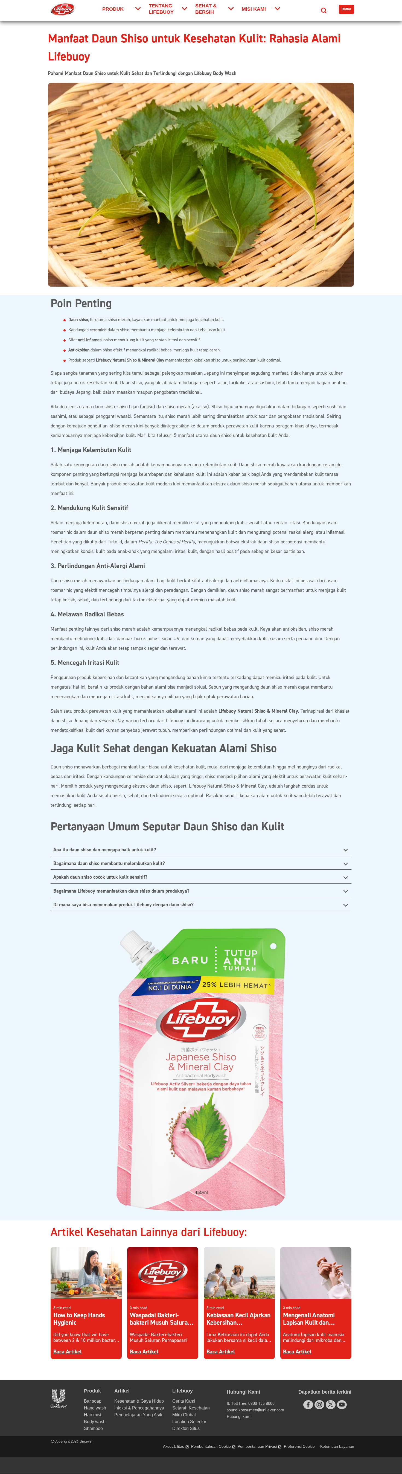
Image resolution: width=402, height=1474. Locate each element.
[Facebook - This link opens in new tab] (308, 1404)
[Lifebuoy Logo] (63, 9)
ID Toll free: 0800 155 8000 (251, 1403)
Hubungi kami (239, 1416)
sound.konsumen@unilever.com (255, 1410)
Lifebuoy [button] (182, 1391)
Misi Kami (254, 9)
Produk (113, 9)
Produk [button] (92, 1391)
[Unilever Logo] (59, 1406)
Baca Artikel (67, 1351)
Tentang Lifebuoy (161, 9)
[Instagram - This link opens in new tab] (319, 1404)
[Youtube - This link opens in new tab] (342, 1404)
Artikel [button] (122, 1391)
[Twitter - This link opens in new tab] (331, 1404)
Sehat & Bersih (206, 9)
